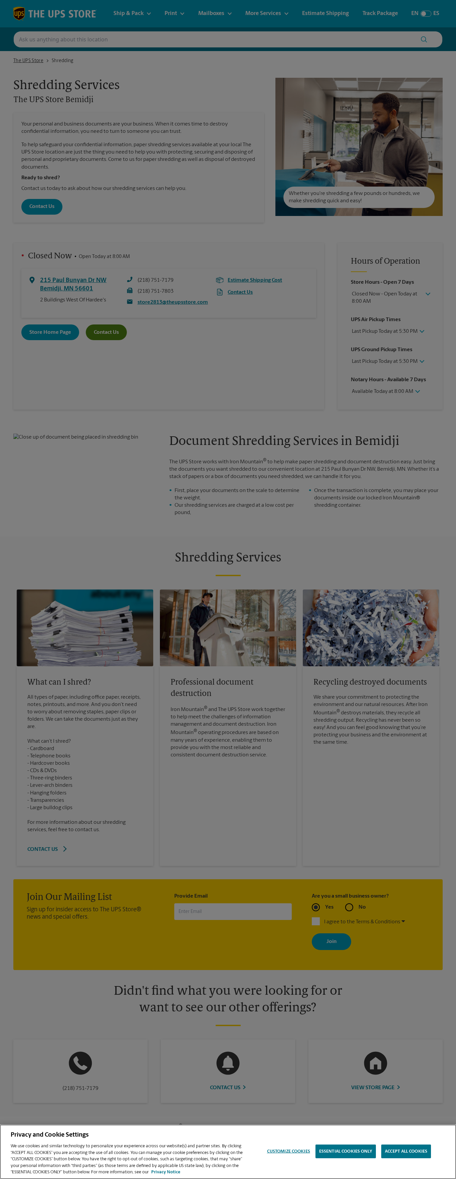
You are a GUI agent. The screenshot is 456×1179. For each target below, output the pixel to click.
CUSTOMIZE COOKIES (288, 1151)
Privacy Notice (165, 1172)
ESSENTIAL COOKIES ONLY (345, 1151)
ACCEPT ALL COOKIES (406, 1151)
